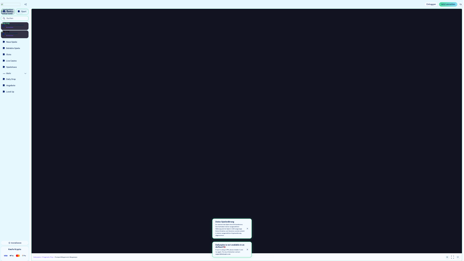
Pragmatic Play (47, 257)
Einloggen (431, 4)
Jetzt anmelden (448, 4)
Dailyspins (37, 257)
